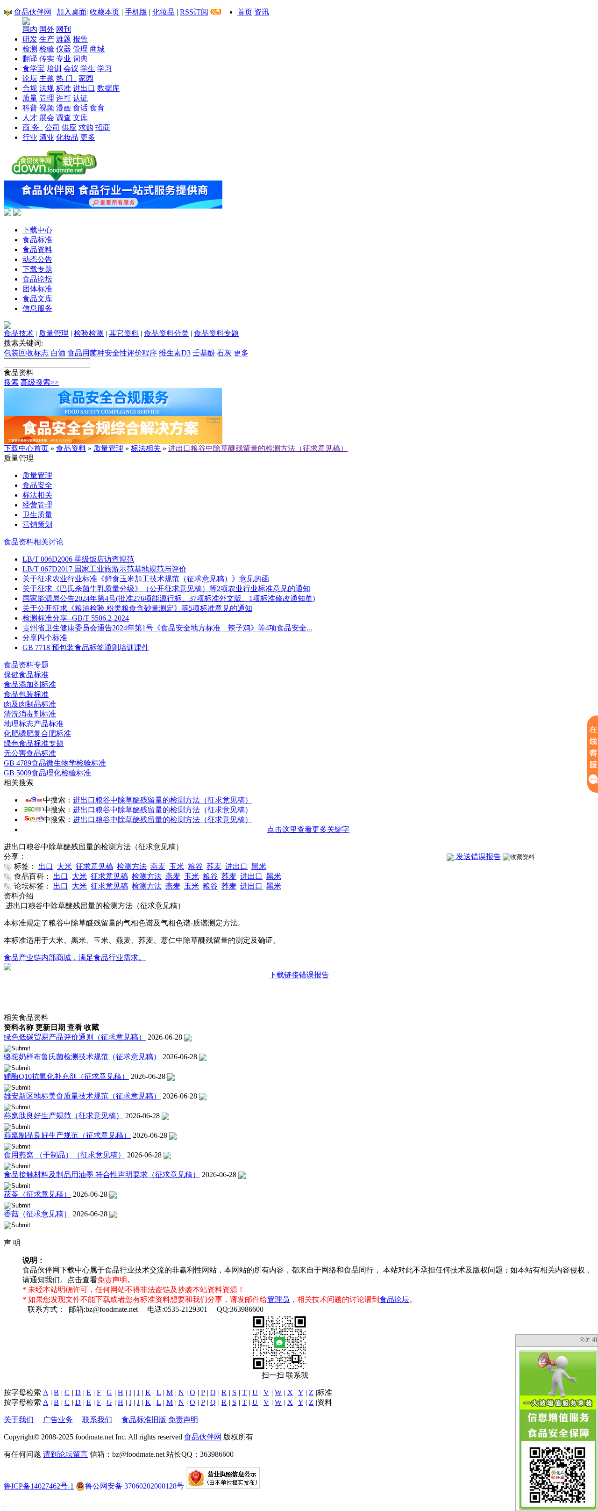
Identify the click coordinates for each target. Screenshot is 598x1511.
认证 (80, 98)
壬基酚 (203, 353)
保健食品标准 (26, 675)
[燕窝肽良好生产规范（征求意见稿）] (165, 1116)
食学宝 (33, 68)
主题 (46, 78)
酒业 (46, 137)
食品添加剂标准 (30, 684)
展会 (46, 118)
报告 (80, 39)
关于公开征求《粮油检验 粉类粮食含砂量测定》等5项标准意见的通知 (137, 608)
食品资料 (37, 249)
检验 (46, 49)
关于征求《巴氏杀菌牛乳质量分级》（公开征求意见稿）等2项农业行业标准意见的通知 (166, 589)
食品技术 (19, 333)
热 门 (66, 78)
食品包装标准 (26, 694)
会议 (71, 68)
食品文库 (37, 299)
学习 (104, 68)
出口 (45, 866)
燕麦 (157, 866)
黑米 (258, 866)
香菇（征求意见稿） (37, 1214)
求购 (85, 127)
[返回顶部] (5, 1503)
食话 (80, 108)
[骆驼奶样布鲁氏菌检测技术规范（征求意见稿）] (202, 1057)
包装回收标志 (26, 353)
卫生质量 (37, 515)
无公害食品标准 (30, 753)
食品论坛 (37, 279)
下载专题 (37, 269)
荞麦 (213, 866)
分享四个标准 (44, 638)
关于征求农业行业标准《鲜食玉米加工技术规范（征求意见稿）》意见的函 (145, 579)
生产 (46, 39)
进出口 (84, 88)
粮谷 (195, 866)
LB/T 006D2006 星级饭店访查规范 (78, 559)
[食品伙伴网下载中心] (54, 178)
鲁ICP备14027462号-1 (39, 1486)
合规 (29, 88)
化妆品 (163, 12)
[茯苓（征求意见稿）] (113, 1194)
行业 (29, 137)
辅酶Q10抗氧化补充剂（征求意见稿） (66, 1076)
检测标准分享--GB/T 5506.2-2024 (75, 618)
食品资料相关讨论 (34, 542)
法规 (46, 88)
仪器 (63, 49)
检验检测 (89, 333)
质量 (29, 98)
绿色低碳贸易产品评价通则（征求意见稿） (75, 1037)
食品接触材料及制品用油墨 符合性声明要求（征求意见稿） (102, 1174)
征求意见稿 (94, 866)
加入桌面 (71, 12)
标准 (63, 88)
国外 (46, 29)
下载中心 (37, 230)
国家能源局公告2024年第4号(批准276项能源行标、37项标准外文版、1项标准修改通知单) (168, 598)
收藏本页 (105, 12)
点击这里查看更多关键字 (308, 829)
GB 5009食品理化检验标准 (47, 773)
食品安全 (37, 485)
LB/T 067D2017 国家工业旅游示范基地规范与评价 (104, 569)
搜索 (11, 382)
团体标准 (37, 289)
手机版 (136, 12)
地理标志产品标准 (34, 724)
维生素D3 (175, 353)
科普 (29, 108)
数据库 (108, 88)
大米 (64, 866)
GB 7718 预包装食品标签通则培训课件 (85, 647)
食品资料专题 (216, 333)
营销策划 (37, 524)
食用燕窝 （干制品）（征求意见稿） (64, 1155)
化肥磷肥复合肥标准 (37, 733)
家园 (85, 78)
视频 (46, 108)
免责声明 (112, 1280)
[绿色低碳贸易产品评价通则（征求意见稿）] (188, 1037)
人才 (29, 118)
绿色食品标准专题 (34, 743)
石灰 (224, 353)
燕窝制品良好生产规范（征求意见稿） (67, 1135)
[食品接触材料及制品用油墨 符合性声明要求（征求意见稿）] (242, 1174)
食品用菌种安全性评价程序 (112, 353)
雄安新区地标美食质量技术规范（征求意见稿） (82, 1096)
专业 (63, 59)
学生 (87, 68)
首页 (244, 12)
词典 (80, 59)
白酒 (57, 353)
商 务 (32, 127)
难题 (63, 39)
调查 (63, 118)
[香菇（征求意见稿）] (113, 1214)
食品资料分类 (166, 333)
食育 (97, 108)
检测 (29, 49)
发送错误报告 (477, 856)
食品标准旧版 (143, 1420)
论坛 (29, 78)
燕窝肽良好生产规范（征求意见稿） (63, 1116)
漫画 (63, 108)
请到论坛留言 (65, 1454)
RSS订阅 (194, 12)
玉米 (176, 866)
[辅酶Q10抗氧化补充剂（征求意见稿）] (171, 1076)
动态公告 (37, 259)
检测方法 (132, 866)
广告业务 (58, 1420)
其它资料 (124, 333)
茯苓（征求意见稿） (37, 1194)
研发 (29, 39)
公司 (52, 127)
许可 (63, 98)
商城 (97, 49)
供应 (69, 127)
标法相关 (146, 448)
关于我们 (19, 1420)
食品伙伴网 (32, 12)
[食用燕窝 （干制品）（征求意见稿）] (167, 1155)
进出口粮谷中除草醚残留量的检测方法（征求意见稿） (258, 448)
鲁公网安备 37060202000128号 (134, 1486)
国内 (29, 29)
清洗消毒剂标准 (30, 714)
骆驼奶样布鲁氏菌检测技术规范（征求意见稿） (82, 1057)
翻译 (29, 59)
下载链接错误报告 (299, 975)
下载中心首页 (26, 448)
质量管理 (54, 333)
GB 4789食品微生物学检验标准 (55, 763)
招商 (102, 127)
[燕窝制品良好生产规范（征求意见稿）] (173, 1135)
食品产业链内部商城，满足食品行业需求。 (75, 958)
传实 (46, 59)
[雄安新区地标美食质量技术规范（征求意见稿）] (202, 1096)
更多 (87, 137)
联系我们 (97, 1420)
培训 (54, 68)
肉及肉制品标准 (30, 704)
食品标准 (37, 240)
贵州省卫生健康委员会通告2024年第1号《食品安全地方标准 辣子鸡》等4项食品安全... (167, 628)
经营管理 (37, 505)
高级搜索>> (40, 382)
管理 (80, 49)
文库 (80, 118)
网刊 (63, 29)
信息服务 (37, 308)
